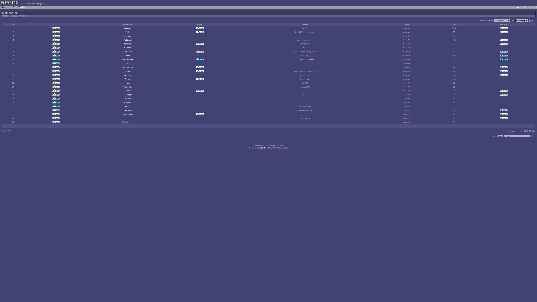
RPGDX (5, 16)
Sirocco (128, 99)
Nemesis (127, 48)
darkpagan (128, 95)
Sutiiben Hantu (127, 122)
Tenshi (127, 79)
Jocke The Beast (127, 60)
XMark (127, 71)
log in (16, 7)
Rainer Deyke (128, 114)
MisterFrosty (127, 87)
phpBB (262, 148)
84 (527, 131)
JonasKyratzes (127, 110)
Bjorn (128, 56)
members (532, 7)
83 (525, 131)
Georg (127, 107)
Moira (128, 83)
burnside (127, 44)
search (523, 7)
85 (530, 131)
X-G (127, 63)
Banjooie (127, 103)
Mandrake (128, 28)
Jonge (127, 118)
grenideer (127, 36)
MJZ (127, 32)
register (23, 7)
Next (533, 131)
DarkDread (127, 40)
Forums (14, 16)
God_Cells (128, 52)
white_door (127, 75)
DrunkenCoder (127, 67)
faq (518, 7)
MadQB (128, 91)
